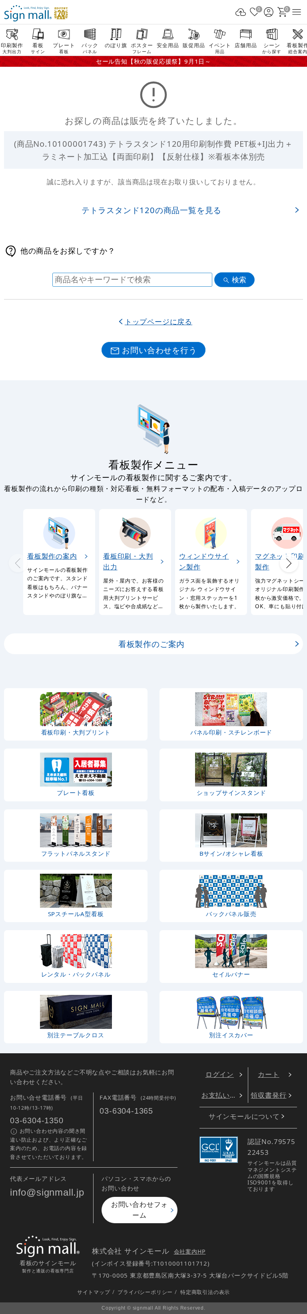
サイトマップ (93, 1292)
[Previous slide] (18, 563)
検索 (239, 280)
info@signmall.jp (47, 1193)
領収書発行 (268, 1095)
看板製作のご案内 (151, 643)
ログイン (219, 1074)
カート (268, 1074)
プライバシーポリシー (145, 1292)
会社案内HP (190, 1251)
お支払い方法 (222, 1095)
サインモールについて (244, 1116)
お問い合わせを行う (159, 349)
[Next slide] (289, 563)
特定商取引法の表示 (205, 1292)
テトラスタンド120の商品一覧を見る (151, 210)
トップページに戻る (158, 321)
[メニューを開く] (296, 12)
